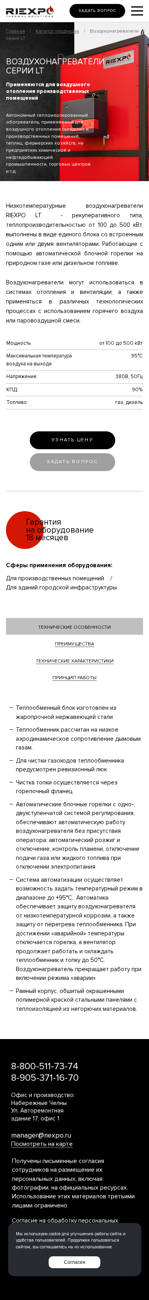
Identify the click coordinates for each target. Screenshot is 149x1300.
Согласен (74, 1262)
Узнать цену (72, 440)
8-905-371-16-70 (45, 1078)
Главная (15, 31)
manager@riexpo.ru (41, 1135)
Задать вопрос (97, 10)
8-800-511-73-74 (44, 1066)
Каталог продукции (57, 31)
